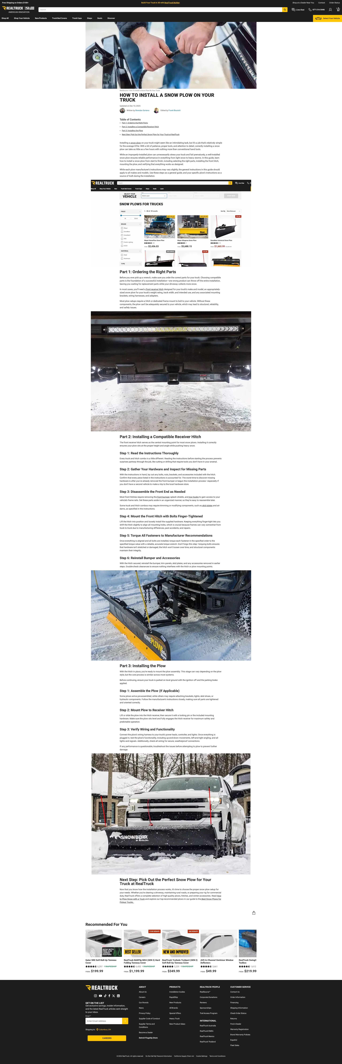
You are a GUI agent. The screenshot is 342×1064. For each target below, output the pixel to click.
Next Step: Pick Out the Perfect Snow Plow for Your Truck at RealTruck (150, 134)
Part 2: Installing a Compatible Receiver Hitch (140, 127)
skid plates (207, 505)
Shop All (5, 18)
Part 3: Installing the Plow (132, 131)
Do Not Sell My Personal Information (159, 1056)
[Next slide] (253, 951)
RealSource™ (205, 992)
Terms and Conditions (217, 1056)
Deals (99, 18)
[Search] (284, 9)
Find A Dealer (235, 1024)
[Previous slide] (88, 951)
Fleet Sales (234, 1045)
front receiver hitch (155, 289)
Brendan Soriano (142, 110)
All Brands (173, 1008)
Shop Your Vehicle (22, 18)
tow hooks (194, 497)
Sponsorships (205, 1008)
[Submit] (125, 1021)
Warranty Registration (239, 1029)
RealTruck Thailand (208, 1042)
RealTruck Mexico (207, 1036)
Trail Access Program (208, 1013)
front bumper (163, 497)
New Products (41, 18)
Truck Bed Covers (59, 18)
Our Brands (143, 1002)
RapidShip (173, 997)
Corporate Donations (208, 997)
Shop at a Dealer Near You (303, 3)
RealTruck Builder (172, 3)
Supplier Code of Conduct (149, 1018)
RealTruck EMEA (206, 1031)
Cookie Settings (201, 1056)
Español (233, 1040)
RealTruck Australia (208, 1026)
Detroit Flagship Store (148, 1038)
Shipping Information (239, 1008)
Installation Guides (177, 992)
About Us (143, 992)
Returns (233, 1018)
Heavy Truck (174, 1018)
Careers (142, 997)
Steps (89, 18)
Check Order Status (238, 1013)
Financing (234, 1002)
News (141, 1008)
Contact (321, 3)
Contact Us (235, 992)
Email (88, 1016)
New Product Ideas (177, 1024)
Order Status (334, 3)
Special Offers (175, 1013)
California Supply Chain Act (184, 1056)
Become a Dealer (146, 1032)
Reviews (203, 1002)
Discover (111, 18)
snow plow (136, 143)
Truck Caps (77, 18)
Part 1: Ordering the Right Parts (135, 123)
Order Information (237, 997)
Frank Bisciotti (174, 110)
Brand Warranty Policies (240, 1035)
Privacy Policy (144, 1013)
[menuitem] (5, 18)
